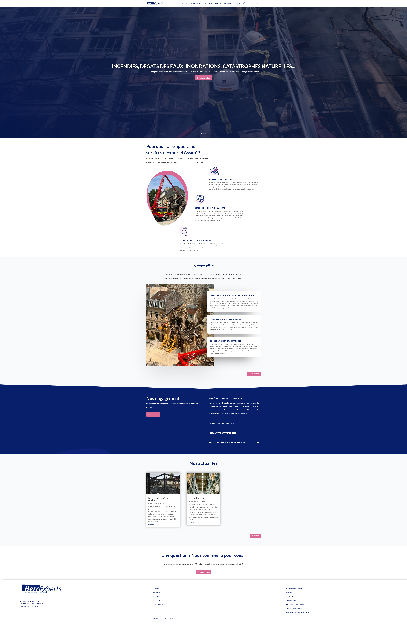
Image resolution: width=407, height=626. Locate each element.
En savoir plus (203, 78)
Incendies (289, 592)
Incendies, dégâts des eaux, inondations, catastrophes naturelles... (203, 66)
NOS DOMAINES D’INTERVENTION (220, 3)
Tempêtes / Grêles (292, 600)
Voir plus (255, 536)
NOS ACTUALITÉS (239, 3)
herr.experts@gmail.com (28, 601)
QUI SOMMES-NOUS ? (197, 3)
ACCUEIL (184, 3)
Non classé (161, 503)
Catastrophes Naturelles (294, 608)
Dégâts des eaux (291, 596)
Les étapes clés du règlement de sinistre (161, 499)
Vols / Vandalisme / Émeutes (295, 604)
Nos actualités (157, 600)
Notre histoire (157, 592)
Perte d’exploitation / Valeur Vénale (297, 612)
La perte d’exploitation (198, 498)
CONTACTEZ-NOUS (254, 3)
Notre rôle (156, 596)
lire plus (151, 524)
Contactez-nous (203, 572)
